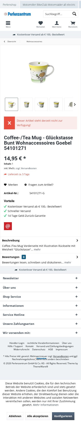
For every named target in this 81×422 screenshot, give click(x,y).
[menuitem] (73, 24)
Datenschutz (38, 349)
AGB (50, 349)
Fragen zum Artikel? (40, 184)
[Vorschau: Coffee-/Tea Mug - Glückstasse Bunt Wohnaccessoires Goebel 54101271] (11, 104)
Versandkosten (61, 356)
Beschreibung (11, 240)
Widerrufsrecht (21, 349)
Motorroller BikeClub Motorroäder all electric (49, 4)
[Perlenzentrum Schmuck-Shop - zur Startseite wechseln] (20, 14)
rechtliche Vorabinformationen (43, 343)
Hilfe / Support (15, 346)
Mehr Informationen (46, 405)
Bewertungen (10, 257)
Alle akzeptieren (37, 416)
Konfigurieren (63, 416)
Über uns (67, 343)
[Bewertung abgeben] (40, 153)
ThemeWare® (40, 366)
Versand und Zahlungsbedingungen (54, 346)
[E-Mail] (8, 226)
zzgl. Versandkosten (26, 168)
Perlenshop (9, 4)
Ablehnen (15, 416)
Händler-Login (16, 343)
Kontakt (30, 346)
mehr (37, 249)
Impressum (62, 349)
